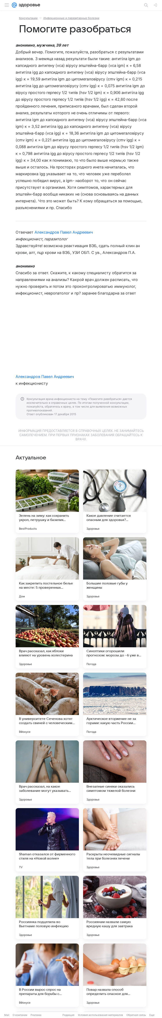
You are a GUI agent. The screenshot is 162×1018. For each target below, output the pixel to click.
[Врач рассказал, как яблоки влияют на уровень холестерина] (47, 636)
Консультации (28, 18)
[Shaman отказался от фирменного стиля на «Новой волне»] (47, 840)
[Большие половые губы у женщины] (114, 569)
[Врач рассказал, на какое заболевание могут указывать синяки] (47, 772)
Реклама (36, 1015)
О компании (20, 1015)
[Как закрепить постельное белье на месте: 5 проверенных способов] (47, 569)
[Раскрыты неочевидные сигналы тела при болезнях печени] (114, 840)
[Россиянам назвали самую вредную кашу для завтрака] (114, 907)
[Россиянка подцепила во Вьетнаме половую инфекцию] (47, 907)
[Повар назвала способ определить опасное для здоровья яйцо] (114, 975)
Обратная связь (136, 1015)
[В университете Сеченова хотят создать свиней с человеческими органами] (47, 704)
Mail (6, 1015)
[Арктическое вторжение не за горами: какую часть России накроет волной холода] (114, 704)
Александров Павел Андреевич (64, 232)
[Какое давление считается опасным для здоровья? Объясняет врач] (114, 501)
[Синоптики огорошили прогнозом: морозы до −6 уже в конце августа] (114, 636)
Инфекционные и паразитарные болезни (71, 18)
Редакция (68, 1015)
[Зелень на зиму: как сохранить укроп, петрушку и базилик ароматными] (47, 501)
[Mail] (14, 5)
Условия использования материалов (100, 1015)
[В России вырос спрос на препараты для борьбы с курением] (47, 975)
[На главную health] (28, 5)
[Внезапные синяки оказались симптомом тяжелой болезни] (114, 772)
